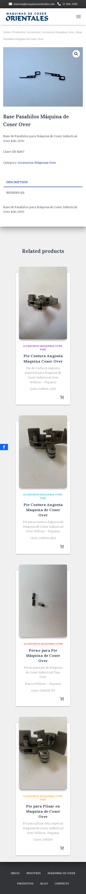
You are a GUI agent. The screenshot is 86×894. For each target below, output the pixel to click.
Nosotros (34, 873)
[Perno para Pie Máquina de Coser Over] (43, 601)
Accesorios (33, 32)
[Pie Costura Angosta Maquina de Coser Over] (43, 451)
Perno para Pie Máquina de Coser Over (43, 655)
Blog (44, 883)
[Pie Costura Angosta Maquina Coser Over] (43, 303)
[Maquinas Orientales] (29, 16)
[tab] (43, 182)
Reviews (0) (15, 193)
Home (6, 32)
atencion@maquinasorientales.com (34, 4)
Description (17, 182)
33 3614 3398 (69, 4)
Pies (43, 349)
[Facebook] (4, 447)
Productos (19, 32)
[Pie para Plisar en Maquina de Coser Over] (43, 753)
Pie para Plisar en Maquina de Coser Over (43, 811)
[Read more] (62, 397)
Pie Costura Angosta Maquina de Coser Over (43, 509)
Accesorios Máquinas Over (58, 32)
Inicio (15, 873)
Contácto (62, 883)
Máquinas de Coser (61, 873)
